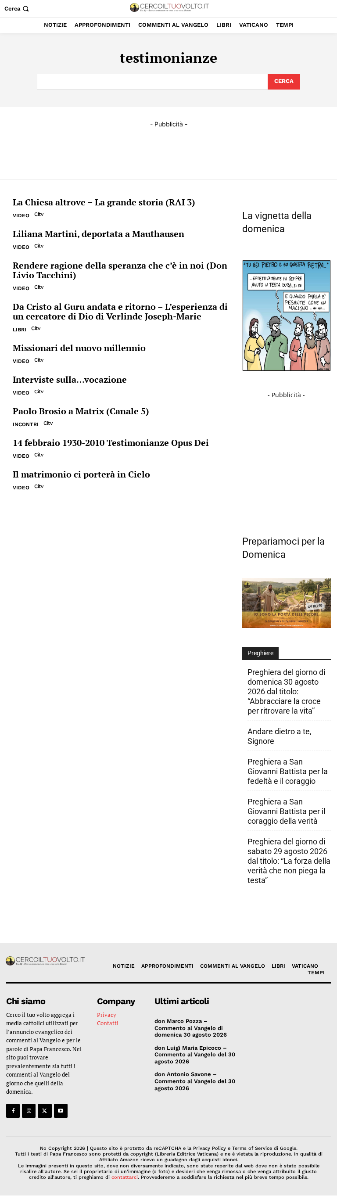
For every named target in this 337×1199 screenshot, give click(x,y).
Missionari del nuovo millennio (79, 348)
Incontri (26, 424)
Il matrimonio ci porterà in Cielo (81, 474)
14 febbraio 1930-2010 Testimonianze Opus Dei (111, 443)
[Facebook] (13, 1110)
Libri (19, 330)
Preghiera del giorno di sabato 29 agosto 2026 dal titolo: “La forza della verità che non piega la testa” (288, 861)
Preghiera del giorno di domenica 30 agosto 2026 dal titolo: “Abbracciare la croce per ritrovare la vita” (286, 691)
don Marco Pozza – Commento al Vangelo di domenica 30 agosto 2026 (190, 1028)
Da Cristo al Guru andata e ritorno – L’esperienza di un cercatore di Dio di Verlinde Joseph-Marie (120, 311)
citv (38, 214)
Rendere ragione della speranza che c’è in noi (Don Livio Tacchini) (120, 270)
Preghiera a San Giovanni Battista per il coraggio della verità (286, 811)
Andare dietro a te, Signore (279, 736)
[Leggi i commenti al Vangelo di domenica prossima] (286, 625)
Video (21, 215)
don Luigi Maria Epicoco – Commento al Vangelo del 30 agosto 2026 (194, 1055)
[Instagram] (29, 1110)
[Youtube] (61, 1110)
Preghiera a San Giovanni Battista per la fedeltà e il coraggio (287, 771)
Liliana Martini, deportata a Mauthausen (98, 234)
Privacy (106, 1015)
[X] (44, 1110)
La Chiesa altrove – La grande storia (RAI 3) (104, 202)
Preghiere (260, 653)
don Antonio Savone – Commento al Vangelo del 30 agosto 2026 (194, 1081)
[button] (17, 8)
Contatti (107, 1023)
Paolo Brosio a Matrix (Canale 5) (81, 411)
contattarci (124, 1177)
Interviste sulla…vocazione (70, 379)
